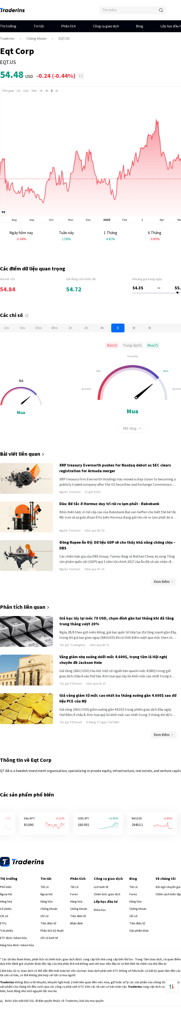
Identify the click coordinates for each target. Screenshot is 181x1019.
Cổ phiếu (5, 919)
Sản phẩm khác (139, 940)
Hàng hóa (6, 911)
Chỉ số (4, 926)
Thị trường (8, 26)
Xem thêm (162, 582)
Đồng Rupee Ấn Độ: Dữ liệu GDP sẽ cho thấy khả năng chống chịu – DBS (117, 545)
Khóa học (100, 920)
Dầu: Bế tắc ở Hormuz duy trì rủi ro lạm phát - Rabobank (109, 504)
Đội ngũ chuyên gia (168, 897)
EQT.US (64, 39)
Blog (139, 26)
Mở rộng (129, 428)
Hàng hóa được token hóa (17, 955)
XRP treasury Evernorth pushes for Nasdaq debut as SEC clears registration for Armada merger (115, 468)
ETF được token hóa (13, 948)
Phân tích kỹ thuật (52, 940)
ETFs (3, 933)
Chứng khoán (36, 39)
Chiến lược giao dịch (107, 904)
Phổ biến (5, 897)
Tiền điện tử (48, 933)
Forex (74, 904)
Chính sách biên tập (168, 904)
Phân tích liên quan (22, 607)
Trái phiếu (6, 940)
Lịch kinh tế (101, 897)
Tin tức (39, 26)
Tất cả (44, 897)
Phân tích (68, 26)
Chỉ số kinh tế (49, 948)
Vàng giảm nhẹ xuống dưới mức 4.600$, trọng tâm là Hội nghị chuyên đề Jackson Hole (113, 659)
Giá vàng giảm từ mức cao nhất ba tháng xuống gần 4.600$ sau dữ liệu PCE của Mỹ (117, 698)
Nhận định (76, 933)
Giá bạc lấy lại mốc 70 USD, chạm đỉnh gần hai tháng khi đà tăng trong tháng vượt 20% (116, 621)
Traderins (7, 39)
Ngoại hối (6, 904)
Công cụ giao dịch (106, 26)
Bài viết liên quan (20, 454)
